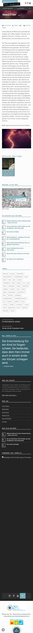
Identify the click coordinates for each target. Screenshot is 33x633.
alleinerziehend (18, 276)
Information (5, 406)
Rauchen (10, 295)
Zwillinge (5, 310)
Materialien (5, 409)
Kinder (23, 289)
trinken (12, 304)
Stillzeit (5, 304)
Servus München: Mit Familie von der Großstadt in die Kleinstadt (18, 227)
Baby (10, 280)
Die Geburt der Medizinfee (15, 259)
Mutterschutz (21, 292)
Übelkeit (12, 310)
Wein (18, 307)
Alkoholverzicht (7, 276)
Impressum (5, 412)
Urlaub (27, 304)
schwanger (18, 295)
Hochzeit (12, 289)
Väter (4, 307)
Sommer (16, 301)
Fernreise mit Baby (13, 232)
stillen (22, 301)
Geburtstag (26, 286)
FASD (28, 283)
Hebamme (5, 289)
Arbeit (4, 280)
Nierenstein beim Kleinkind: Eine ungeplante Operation (18, 243)
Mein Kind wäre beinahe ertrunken (18, 253)
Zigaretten (24, 307)
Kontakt (4, 422)
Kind (18, 289)
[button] (3, 630)
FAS (24, 283)
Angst (26, 276)
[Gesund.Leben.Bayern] (16, 622)
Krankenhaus (11, 292)
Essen (13, 283)
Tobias (16, 25)
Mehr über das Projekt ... (9, 395)
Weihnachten (11, 307)
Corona (19, 280)
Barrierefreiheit (6, 418)
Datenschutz (6, 415)
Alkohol (12, 273)
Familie (19, 283)
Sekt (4, 301)
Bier (14, 280)
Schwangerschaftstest (21, 298)
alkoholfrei (20, 273)
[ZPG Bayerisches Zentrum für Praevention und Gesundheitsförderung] (16, 608)
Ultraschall (19, 304)
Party (4, 295)
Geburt (18, 286)
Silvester (9, 301)
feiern (4, 286)
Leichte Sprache (7, 8)
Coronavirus (6, 283)
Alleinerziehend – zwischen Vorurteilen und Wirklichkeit (18, 238)
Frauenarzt (12, 286)
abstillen (5, 273)
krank (4, 292)
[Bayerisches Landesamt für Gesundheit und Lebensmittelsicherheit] (16, 615)
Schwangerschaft (7, 298)
